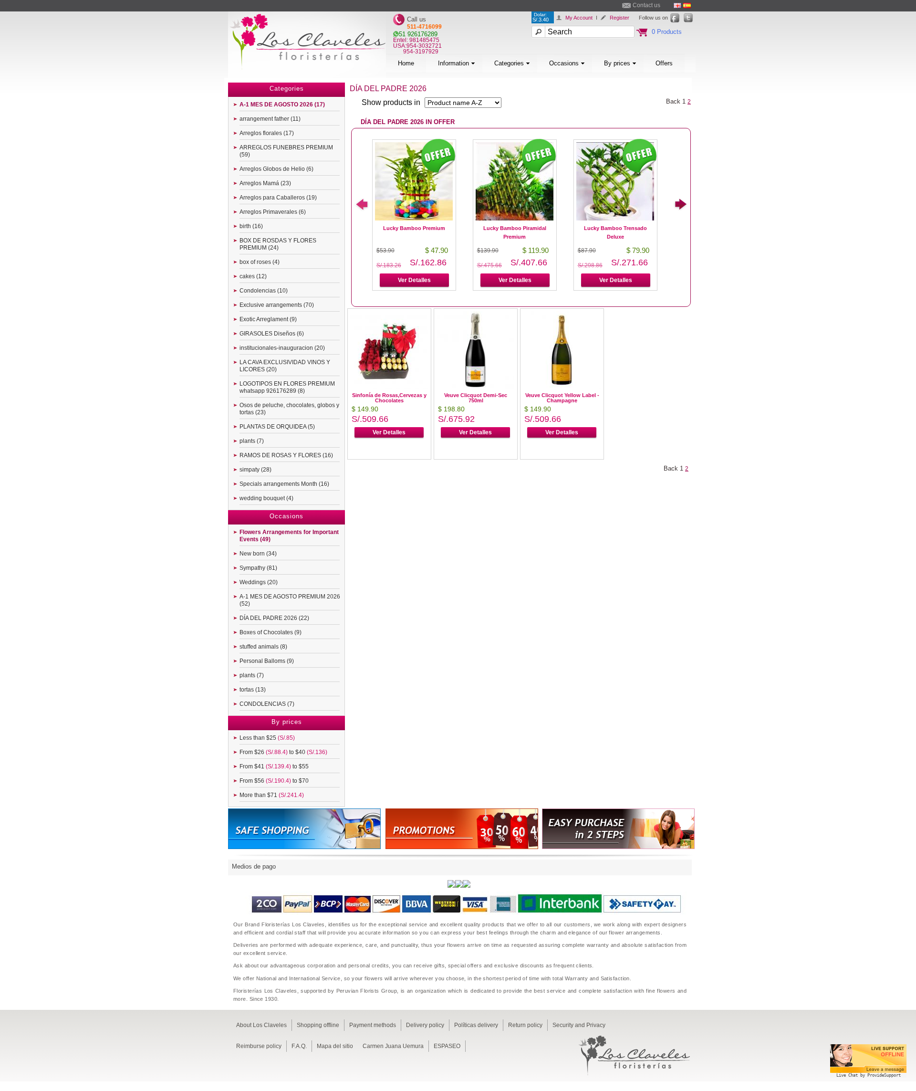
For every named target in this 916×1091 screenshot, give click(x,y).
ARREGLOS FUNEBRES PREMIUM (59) (286, 151)
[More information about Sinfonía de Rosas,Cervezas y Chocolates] (389, 387)
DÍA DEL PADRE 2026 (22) (274, 618)
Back (673, 101)
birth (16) (251, 226)
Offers (664, 63)
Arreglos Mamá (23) (265, 183)
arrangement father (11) (270, 118)
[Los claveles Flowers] (307, 75)
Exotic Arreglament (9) (268, 319)
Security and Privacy (578, 1025)
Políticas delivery (476, 1025)
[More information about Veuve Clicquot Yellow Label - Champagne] (562, 387)
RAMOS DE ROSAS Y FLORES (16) (286, 455)
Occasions (564, 63)
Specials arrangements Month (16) (284, 484)
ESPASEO (447, 1046)
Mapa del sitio (335, 1046)
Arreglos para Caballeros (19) (278, 197)
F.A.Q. (299, 1046)
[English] (677, 5)
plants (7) (251, 441)
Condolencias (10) (263, 290)
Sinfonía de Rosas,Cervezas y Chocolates (389, 397)
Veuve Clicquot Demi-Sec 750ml (475, 397)
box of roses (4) (259, 262)
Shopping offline (318, 1025)
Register (619, 18)
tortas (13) (252, 689)
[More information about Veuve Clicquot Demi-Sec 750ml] (475, 387)
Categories (509, 63)
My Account (579, 18)
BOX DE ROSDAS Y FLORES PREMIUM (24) (277, 244)
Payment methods (372, 1025)
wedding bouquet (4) (266, 498)
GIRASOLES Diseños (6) (271, 333)
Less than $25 (267, 737)
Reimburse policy (258, 1046)
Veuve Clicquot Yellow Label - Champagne (562, 397)
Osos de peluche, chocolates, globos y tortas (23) (289, 409)
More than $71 (271, 795)
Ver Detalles (414, 280)
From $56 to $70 (274, 780)
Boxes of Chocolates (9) (270, 632)
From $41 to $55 (274, 766)
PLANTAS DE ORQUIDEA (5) (277, 426)
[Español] (687, 5)
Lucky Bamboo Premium (414, 228)
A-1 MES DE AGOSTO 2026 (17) (282, 104)
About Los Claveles (261, 1025)
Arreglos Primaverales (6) (272, 212)
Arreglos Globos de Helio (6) (276, 169)
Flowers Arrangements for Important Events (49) (289, 536)
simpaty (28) (255, 469)
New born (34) (258, 553)
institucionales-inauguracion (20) (282, 348)
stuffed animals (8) (263, 646)
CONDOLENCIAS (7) (266, 704)
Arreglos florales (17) (266, 133)
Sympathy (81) (258, 568)
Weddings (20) (258, 582)
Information (453, 63)
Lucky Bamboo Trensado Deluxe (615, 232)
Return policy (525, 1025)
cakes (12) (253, 276)
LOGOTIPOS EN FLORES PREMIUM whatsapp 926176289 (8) (287, 387)
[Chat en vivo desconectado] (868, 1079)
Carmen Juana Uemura (393, 1046)
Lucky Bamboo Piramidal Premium (514, 232)
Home (406, 63)
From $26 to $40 (283, 752)
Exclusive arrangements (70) (276, 305)
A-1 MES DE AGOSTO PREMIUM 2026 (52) (289, 600)
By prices (617, 63)
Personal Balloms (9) (266, 661)
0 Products (667, 31)
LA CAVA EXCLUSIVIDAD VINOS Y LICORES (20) (284, 366)
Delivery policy (425, 1025)
